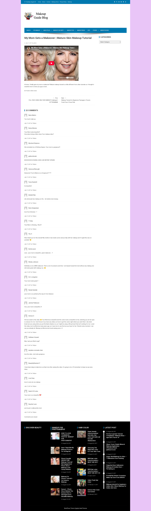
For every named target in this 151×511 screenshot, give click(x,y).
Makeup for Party (58, 30)
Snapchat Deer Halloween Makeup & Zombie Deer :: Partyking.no (114, 467)
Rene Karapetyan (33, 208)
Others (95, 30)
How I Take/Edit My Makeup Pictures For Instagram (67, 449)
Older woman (34, 90)
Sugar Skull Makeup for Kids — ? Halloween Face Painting (116, 457)
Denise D (31, 316)
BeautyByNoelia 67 (34, 363)
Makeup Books (104, 30)
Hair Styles (46, 30)
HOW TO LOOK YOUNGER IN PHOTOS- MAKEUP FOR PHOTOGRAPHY (67, 436)
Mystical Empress (33, 143)
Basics (29, 30)
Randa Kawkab (32, 290)
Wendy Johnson (33, 262)
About (43, 2)
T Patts (30, 221)
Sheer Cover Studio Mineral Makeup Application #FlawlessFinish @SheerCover (115, 447)
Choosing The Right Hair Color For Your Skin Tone (94, 449)
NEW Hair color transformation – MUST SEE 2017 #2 (94, 471)
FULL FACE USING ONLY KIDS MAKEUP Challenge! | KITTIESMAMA (43, 100)
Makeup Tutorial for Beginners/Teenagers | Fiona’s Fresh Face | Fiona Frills (75, 100)
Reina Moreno (32, 128)
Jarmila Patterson (33, 303)
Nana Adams (32, 115)
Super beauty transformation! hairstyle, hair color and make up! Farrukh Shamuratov (94, 436)
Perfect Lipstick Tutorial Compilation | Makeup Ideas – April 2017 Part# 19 (116, 435)
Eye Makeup (36, 30)
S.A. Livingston (32, 277)
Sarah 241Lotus (33, 391)
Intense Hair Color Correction (94, 490)
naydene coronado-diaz (35, 350)
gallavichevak (32, 156)
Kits (89, 30)
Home (39, 2)
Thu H (30, 234)
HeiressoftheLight (34, 169)
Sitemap (70, 2)
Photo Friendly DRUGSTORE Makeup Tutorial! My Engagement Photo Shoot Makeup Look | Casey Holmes (66, 464)
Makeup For (70, 30)
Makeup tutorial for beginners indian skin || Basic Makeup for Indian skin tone (116, 486)
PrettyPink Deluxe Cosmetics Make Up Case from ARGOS (116, 476)
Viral (76, 508)
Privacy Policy (63, 2)
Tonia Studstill (32, 182)
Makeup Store (55, 2)
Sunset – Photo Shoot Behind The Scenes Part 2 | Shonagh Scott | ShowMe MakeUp (67, 492)
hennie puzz (32, 249)
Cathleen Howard (33, 337)
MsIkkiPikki (32, 195)
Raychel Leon (32, 404)
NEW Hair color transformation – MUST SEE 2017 (93, 460)
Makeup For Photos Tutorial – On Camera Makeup (67, 479)
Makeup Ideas (81, 30)
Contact (48, 2)
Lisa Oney (31, 378)
